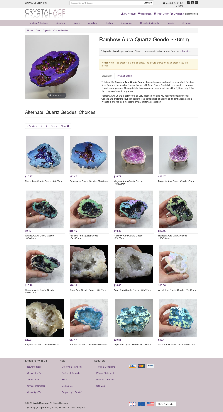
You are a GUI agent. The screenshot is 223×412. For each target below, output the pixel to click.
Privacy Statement (105, 373)
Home (30, 30)
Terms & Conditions (105, 366)
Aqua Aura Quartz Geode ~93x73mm (176, 344)
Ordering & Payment (71, 366)
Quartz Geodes (60, 30)
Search (147, 2)
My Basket (185, 13)
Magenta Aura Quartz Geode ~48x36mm (128, 182)
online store (185, 51)
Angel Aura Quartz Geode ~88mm (42, 344)
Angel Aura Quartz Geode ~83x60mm (177, 289)
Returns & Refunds (105, 379)
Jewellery (92, 22)
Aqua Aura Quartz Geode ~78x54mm (88, 344)
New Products (34, 366)
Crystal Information (36, 385)
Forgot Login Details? (72, 392)
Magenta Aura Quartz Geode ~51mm (176, 181)
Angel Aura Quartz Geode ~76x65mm (88, 289)
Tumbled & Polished (38, 22)
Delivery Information (71, 373)
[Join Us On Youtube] (192, 2)
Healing (109, 22)
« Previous (32, 126)
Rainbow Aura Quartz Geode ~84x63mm (83, 237)
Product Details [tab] (124, 75)
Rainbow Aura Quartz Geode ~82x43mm (39, 237)
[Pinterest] (196, 2)
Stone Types (33, 379)
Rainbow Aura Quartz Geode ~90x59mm (172, 237)
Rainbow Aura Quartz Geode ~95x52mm (39, 291)
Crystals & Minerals (149, 22)
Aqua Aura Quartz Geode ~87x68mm (132, 344)
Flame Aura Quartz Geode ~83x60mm (44, 181)
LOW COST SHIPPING (36, 2)
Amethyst (60, 22)
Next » (54, 126)
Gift (186, 22)
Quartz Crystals (43, 30)
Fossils (170, 22)
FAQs (64, 379)
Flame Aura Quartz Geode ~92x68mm (88, 181)
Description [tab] (106, 75)
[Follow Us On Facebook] (188, 2)
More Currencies (166, 403)
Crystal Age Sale (35, 373)
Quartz (77, 22)
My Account (129, 13)
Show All (65, 126)
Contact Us (67, 385)
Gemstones (126, 22)
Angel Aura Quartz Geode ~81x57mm (132, 289)
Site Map (100, 385)
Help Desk (146, 13)
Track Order (162, 13)
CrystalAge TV (34, 392)
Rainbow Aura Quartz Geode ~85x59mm (128, 237)
